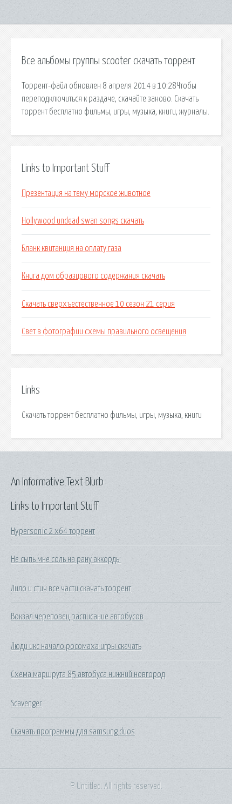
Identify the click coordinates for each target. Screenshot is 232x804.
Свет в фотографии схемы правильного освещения (104, 331)
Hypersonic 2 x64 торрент (53, 531)
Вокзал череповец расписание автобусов (77, 616)
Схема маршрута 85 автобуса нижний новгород (88, 674)
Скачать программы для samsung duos (73, 731)
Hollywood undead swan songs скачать (83, 221)
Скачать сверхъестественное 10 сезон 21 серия (98, 304)
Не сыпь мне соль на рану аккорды (66, 559)
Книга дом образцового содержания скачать (93, 276)
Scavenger (26, 703)
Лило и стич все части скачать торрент (71, 588)
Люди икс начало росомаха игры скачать (76, 646)
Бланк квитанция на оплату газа (71, 248)
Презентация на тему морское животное (86, 193)
